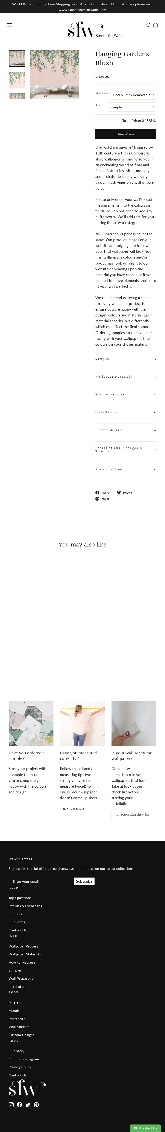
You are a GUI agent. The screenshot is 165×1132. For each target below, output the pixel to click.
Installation (106, 412)
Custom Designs (21, 1035)
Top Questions (20, 898)
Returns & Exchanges (25, 906)
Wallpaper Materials (113, 377)
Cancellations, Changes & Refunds (118, 450)
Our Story (16, 1051)
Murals (14, 1010)
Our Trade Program (24, 1059)
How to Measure (22, 962)
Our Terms (17, 922)
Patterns (15, 1002)
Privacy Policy (20, 1067)
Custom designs (109, 430)
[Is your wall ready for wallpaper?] (134, 723)
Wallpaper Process (23, 946)
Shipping (15, 914)
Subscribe (84, 881)
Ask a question (108, 469)
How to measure (110, 394)
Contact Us (18, 930)
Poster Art (17, 1019)
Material (103, 93)
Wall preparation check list (132, 815)
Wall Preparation (22, 978)
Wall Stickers (19, 1027)
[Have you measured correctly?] (82, 723)
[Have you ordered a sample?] (31, 723)
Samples (102, 359)
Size (99, 105)
